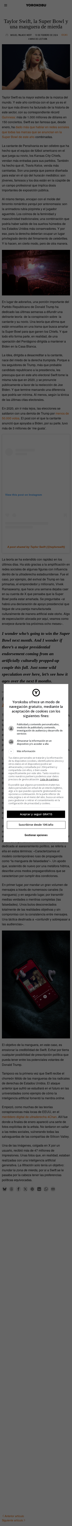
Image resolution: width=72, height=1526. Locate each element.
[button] (36, 751)
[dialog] (36, 763)
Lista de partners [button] (49, 779)
